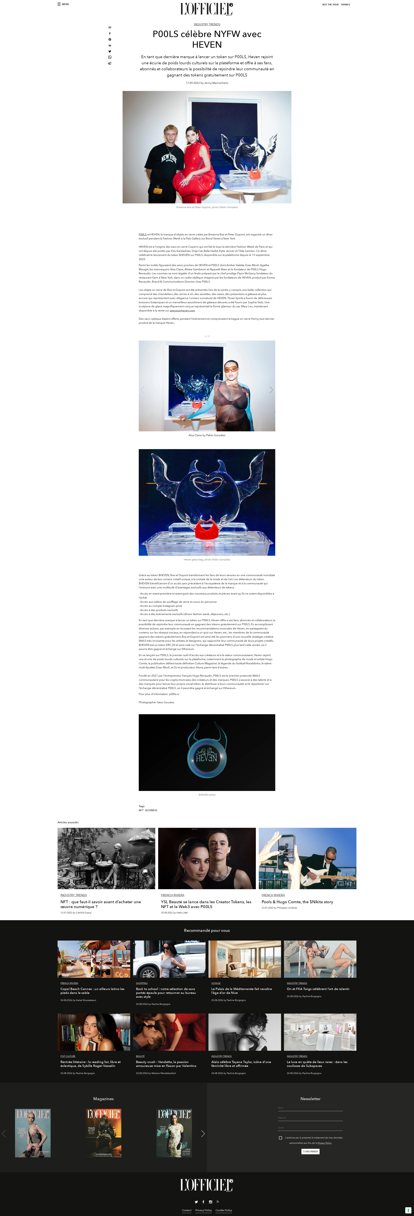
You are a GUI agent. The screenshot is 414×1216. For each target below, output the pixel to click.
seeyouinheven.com (182, 310)
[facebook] (109, 34)
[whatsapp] (109, 58)
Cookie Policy (224, 1210)
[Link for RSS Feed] (217, 1202)
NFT (141, 810)
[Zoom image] (207, 502)
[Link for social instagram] (210, 1202)
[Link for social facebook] (203, 1202)
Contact (186, 1210)
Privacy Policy (325, 1143)
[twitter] (109, 52)
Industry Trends (207, 24)
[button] (271, 390)
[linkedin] (109, 46)
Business (151, 810)
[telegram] (109, 64)
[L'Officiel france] (207, 9)
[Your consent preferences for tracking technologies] (408, 1210)
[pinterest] (109, 40)
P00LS (143, 234)
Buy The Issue (330, 4)
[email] (109, 28)
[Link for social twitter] (196, 1202)
